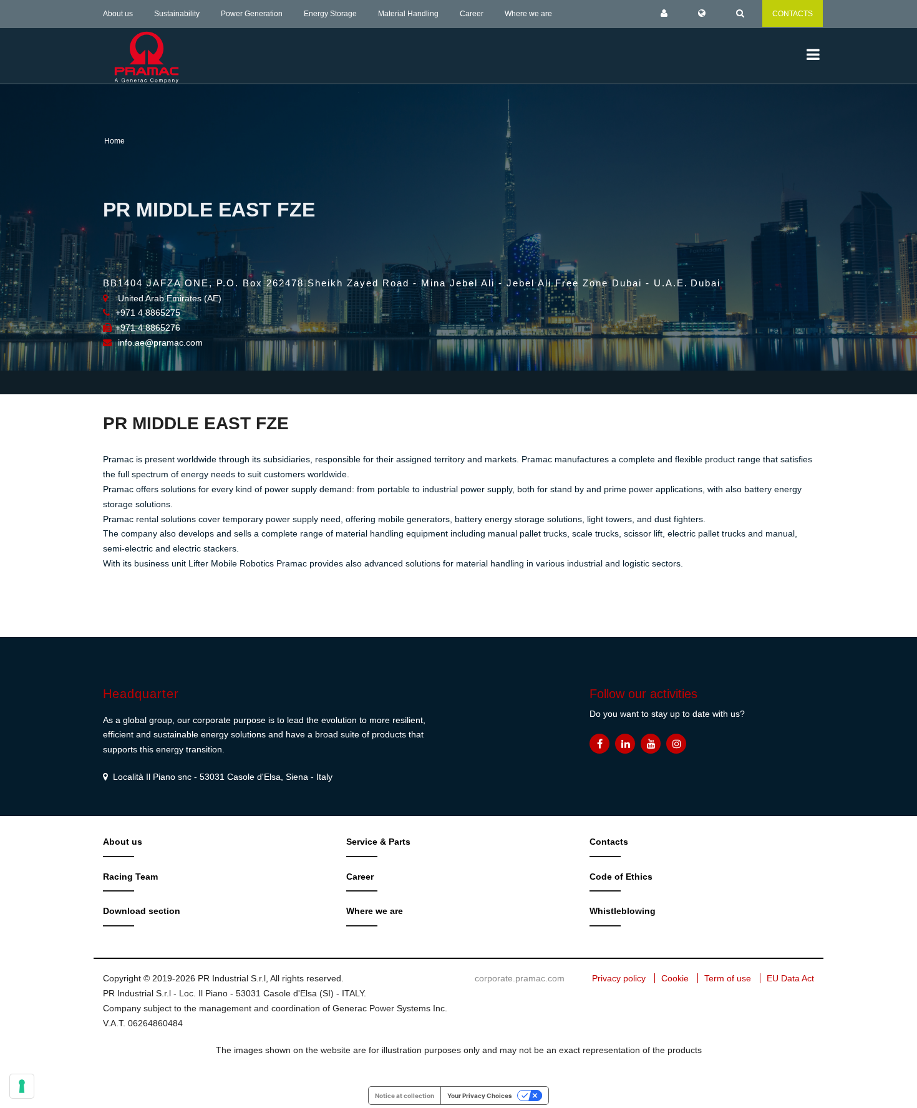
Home (114, 141)
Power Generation (252, 13)
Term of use (727, 978)
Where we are (528, 13)
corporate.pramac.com (520, 978)
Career (471, 13)
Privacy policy (619, 978)
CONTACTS (792, 13)
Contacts (609, 842)
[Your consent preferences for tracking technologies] (22, 1086)
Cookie (675, 978)
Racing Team (130, 877)
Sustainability (177, 13)
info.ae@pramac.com (160, 342)
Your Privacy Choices (479, 1095)
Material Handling (408, 13)
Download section (141, 911)
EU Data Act (790, 978)
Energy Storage (330, 13)
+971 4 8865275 (147, 313)
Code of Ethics (621, 877)
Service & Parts (378, 842)
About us (118, 13)
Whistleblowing (623, 911)
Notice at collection (404, 1095)
